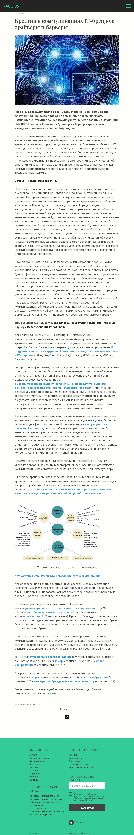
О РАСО (33, 755)
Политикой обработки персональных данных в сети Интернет (89, 799)
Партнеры (34, 776)
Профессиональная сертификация (47, 799)
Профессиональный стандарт (44, 795)
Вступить (33, 764)
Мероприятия (75, 758)
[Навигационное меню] (128, 6)
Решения (33, 767)
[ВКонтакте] (67, 717)
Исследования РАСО (40, 808)
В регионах (74, 761)
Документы (34, 773)
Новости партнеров (78, 764)
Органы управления (39, 758)
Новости (73, 755)
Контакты (33, 779)
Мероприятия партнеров (81, 767)
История (33, 770)
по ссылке (49, 693)
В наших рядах (36, 761)
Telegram (80, 822)
